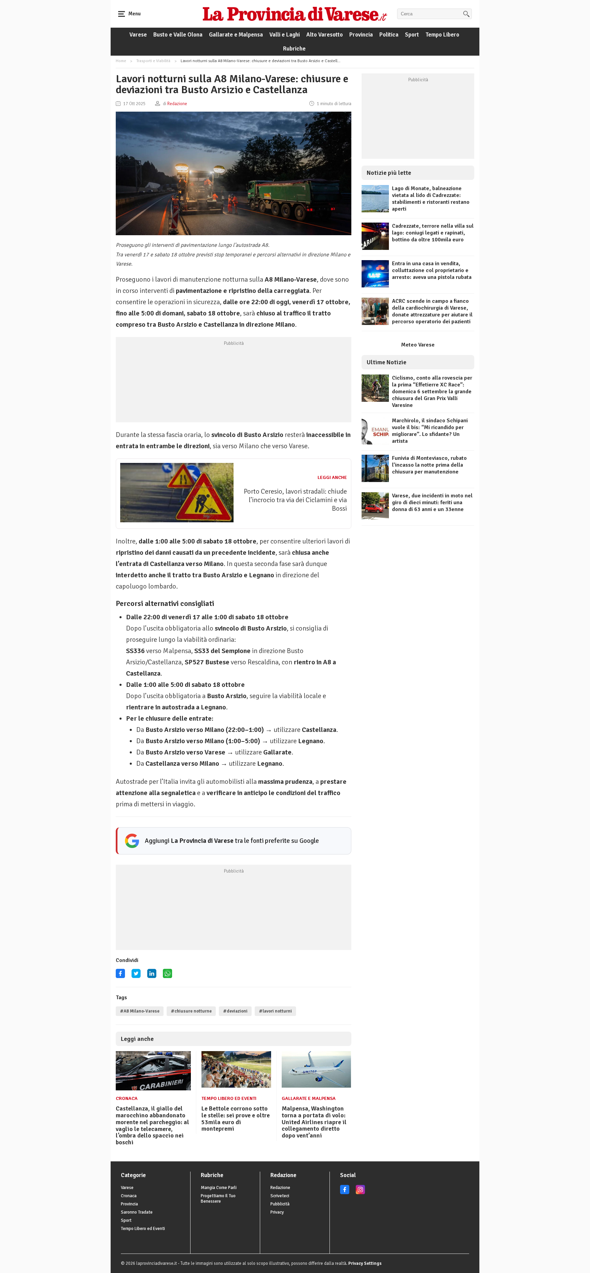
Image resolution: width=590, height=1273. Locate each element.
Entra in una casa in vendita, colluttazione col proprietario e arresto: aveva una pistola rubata (432, 270)
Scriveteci (279, 1196)
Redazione (280, 1187)
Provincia (361, 34)
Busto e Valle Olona (177, 34)
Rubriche (294, 48)
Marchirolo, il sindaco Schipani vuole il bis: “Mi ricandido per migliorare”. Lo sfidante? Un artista (430, 430)
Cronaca (127, 1098)
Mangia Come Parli (219, 1187)
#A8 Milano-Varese (139, 1011)
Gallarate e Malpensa (236, 34)
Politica (388, 34)
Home (121, 60)
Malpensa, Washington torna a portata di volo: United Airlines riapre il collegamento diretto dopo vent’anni (314, 1122)
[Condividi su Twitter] (136, 976)
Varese (138, 34)
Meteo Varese (418, 344)
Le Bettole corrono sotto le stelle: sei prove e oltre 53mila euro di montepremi (235, 1118)
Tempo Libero (442, 34)
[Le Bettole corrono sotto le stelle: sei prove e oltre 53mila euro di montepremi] (236, 1086)
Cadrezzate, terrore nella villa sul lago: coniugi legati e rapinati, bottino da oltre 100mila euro (433, 233)
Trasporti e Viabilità (153, 60)
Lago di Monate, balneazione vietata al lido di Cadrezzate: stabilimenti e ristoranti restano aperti (430, 198)
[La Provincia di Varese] (295, 13)
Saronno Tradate (137, 1212)
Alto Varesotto (324, 34)
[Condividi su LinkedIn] (151, 976)
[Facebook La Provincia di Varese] (120, 976)
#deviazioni (235, 1011)
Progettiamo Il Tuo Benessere (218, 1198)
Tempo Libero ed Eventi (228, 1098)
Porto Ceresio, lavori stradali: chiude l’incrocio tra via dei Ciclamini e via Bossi (295, 500)
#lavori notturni (275, 1011)
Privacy (277, 1212)
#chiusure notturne (191, 1011)
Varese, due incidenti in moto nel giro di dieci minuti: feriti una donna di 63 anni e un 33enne (432, 502)
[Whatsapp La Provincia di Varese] (167, 976)
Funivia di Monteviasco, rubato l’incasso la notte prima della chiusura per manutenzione (429, 465)
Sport (412, 34)
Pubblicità (280, 1204)
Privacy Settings (365, 1263)
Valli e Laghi (284, 34)
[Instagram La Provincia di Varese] (360, 1193)
